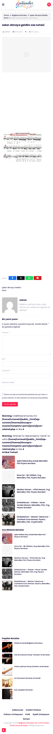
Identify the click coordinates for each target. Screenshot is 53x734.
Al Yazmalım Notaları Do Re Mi (27, 678)
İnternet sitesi (8, 382)
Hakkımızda (17, 710)
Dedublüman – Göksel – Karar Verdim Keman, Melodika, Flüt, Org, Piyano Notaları (33, 505)
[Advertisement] (26, 103)
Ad (4, 359)
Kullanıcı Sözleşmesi (13, 714)
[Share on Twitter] (21, 278)
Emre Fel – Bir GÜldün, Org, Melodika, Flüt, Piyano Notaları (31, 476)
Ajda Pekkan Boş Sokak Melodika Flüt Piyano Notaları (32, 462)
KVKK (27, 714)
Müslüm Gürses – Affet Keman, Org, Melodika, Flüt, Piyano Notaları (33, 490)
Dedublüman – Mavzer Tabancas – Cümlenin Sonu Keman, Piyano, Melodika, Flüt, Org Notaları (33, 519)
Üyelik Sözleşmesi (41, 714)
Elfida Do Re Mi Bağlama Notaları (28, 643)
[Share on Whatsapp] (29, 278)
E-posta (6, 370)
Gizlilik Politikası (33, 710)
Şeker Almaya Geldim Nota (11, 289)
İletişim (26, 719)
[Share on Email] (37, 278)
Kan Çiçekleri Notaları (23, 690)
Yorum (6, 332)
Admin (8, 32)
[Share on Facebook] (12, 278)
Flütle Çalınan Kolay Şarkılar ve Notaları (31, 666)
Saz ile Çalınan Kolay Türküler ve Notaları (32, 655)
